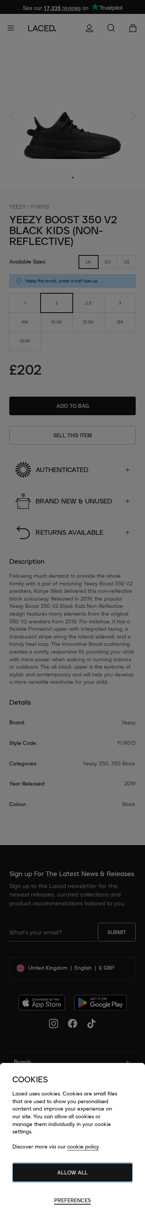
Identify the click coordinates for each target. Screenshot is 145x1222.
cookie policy (83, 1146)
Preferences (72, 1200)
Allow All (72, 1172)
